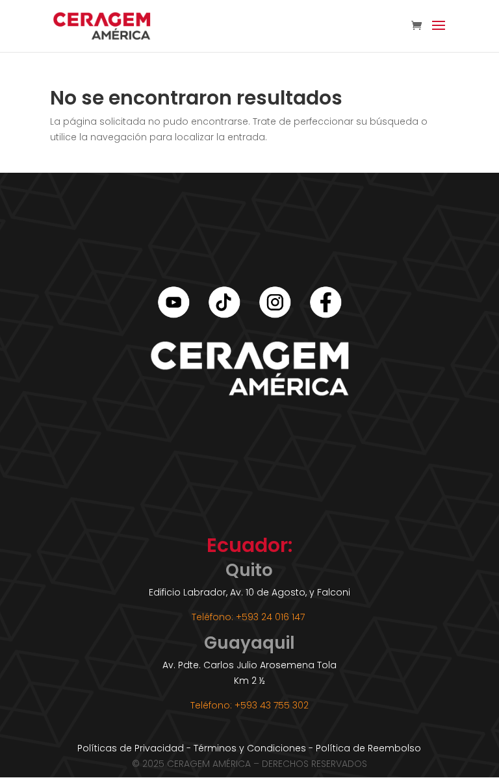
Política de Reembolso (368, 748)
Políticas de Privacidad (130, 748)
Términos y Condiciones (250, 748)
